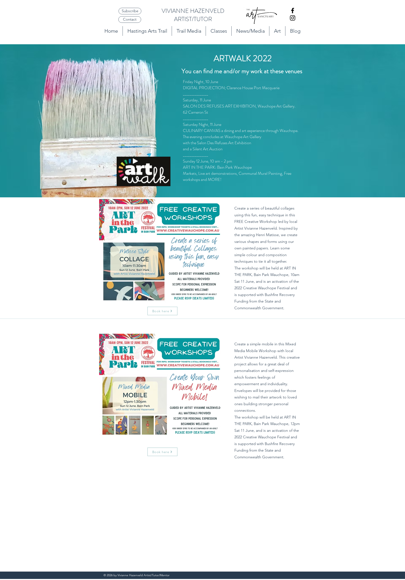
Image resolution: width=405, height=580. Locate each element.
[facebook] (292, 10)
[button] (130, 11)
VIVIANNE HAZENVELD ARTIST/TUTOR (193, 15)
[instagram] (292, 18)
